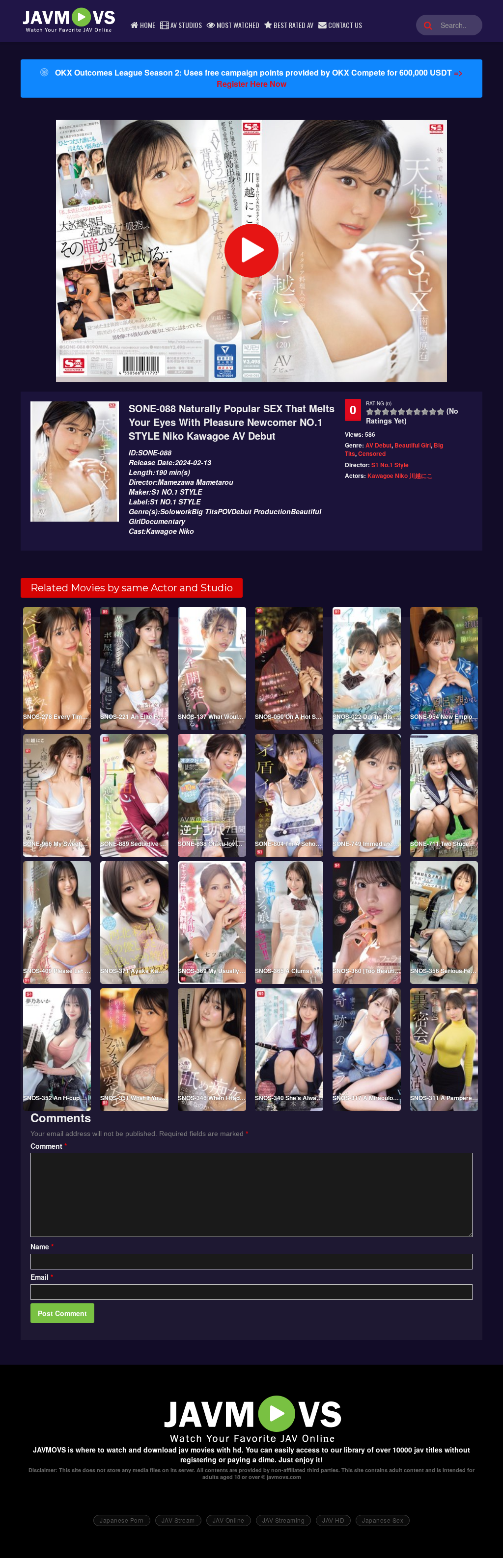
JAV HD (333, 1520)
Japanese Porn (122, 1520)
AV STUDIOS (185, 25)
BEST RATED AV (292, 25)
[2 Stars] (378, 412)
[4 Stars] (393, 412)
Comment (48, 1146)
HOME (147, 25)
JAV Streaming (283, 1520)
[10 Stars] (441, 412)
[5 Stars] (401, 412)
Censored (372, 453)
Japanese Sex (382, 1520)
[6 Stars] (409, 412)
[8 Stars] (425, 412)
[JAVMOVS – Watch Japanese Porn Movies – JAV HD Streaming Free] (68, 19)
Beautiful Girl (412, 445)
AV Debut (378, 445)
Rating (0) (378, 403)
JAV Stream (178, 1520)
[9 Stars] (433, 412)
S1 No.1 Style (390, 464)
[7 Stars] (417, 412)
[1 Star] (370, 412)
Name (42, 1246)
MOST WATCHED (237, 25)
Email (41, 1277)
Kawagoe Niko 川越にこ (400, 475)
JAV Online (229, 1520)
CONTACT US (344, 25)
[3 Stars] (386, 412)
